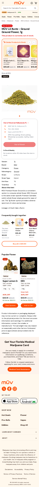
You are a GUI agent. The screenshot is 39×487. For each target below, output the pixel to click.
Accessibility (18, 469)
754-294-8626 (13, 129)
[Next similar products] (33, 42)
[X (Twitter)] (4, 389)
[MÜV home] (19, 2)
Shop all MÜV (6, 73)
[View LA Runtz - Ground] (6, 222)
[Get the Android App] (28, 401)
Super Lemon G (10, 281)
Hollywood (10, 21)
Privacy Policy (29, 469)
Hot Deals (6, 415)
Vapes (24, 17)
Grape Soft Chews (19, 229)
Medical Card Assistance (19, 369)
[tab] (19, 116)
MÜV (15, 165)
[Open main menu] (3, 3)
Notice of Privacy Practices (13, 474)
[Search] (35, 8)
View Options (10, 305)
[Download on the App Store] (10, 401)
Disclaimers (9, 469)
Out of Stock (19, 144)
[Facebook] (9, 389)
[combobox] (18, 8)
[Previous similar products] (29, 42)
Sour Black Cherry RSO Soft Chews (33, 231)
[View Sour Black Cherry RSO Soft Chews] (33, 222)
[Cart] (35, 3)
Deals (4, 17)
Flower (9, 17)
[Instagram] (14, 389)
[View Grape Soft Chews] (19, 222)
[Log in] (32, 3)
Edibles (30, 17)
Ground (16, 171)
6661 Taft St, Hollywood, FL (17, 126)
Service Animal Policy (19, 478)
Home (3, 21)
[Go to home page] (19, 382)
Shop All (24, 425)
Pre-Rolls (17, 17)
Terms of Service (29, 474)
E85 (23, 281)
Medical (35, 12)
